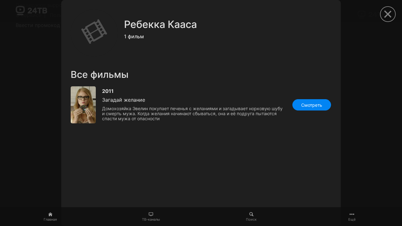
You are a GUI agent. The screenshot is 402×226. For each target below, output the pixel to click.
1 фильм (134, 36)
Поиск (251, 219)
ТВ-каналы (151, 219)
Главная (50, 219)
